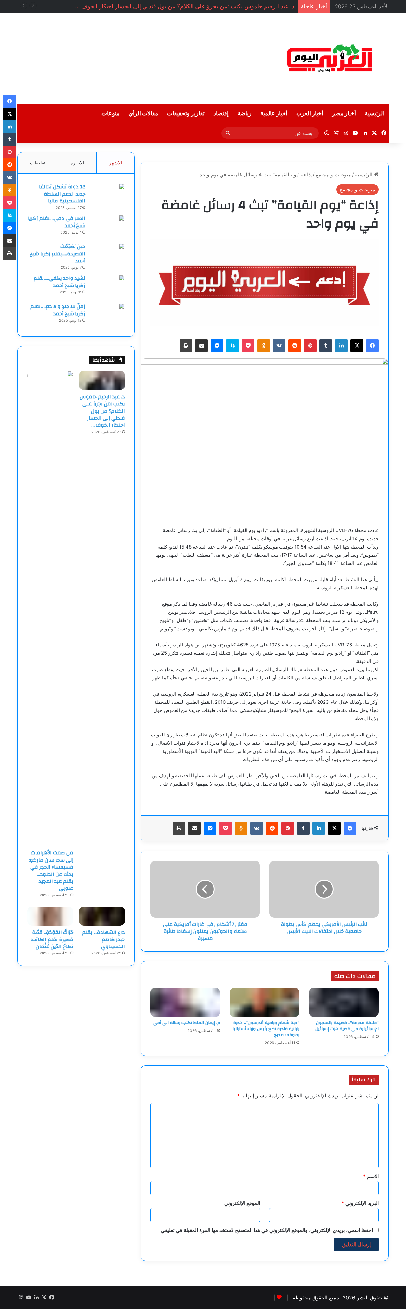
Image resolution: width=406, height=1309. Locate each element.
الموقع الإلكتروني (242, 1203)
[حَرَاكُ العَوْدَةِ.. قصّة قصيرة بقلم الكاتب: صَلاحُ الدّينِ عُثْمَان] (50, 916)
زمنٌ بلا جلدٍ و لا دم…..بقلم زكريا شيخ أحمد (57, 310)
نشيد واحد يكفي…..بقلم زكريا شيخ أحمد (59, 281)
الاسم (371, 1176)
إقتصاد (221, 114)
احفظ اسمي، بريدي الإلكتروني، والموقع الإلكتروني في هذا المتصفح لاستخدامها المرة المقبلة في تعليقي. (266, 1230)
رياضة (245, 114)
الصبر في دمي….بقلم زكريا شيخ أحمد (56, 222)
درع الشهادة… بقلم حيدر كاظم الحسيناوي (103, 939)
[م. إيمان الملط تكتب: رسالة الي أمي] (185, 1002)
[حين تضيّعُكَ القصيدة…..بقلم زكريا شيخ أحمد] (107, 255)
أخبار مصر (344, 114)
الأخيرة (77, 163)
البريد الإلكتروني (360, 1203)
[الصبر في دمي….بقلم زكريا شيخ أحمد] (107, 227)
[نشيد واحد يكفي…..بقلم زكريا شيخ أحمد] (107, 286)
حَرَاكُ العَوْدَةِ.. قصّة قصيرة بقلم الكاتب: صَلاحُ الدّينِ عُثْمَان (52, 939)
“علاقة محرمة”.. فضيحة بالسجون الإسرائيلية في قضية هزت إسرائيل (347, 1026)
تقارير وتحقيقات (186, 114)
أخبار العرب (309, 114)
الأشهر (115, 163)
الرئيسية (374, 114)
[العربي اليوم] (330, 59)
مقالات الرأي (143, 114)
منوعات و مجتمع (333, 174)
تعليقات (37, 163)
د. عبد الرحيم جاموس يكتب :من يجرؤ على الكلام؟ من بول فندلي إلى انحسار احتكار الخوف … (184, 6)
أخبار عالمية (273, 114)
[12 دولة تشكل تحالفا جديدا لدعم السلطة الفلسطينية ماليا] (107, 195)
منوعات (111, 114)
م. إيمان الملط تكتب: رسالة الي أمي (186, 1023)
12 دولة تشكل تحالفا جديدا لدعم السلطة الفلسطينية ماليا (62, 194)
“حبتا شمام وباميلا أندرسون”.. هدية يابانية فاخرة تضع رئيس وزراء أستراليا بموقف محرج (265, 1029)
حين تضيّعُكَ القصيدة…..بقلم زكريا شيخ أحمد (57, 254)
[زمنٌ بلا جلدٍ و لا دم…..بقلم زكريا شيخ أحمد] (107, 315)
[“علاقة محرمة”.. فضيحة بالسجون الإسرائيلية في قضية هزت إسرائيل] (344, 1002)
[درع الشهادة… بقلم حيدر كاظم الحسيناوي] (102, 916)
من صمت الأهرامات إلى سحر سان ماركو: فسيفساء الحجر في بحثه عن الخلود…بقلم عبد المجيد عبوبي (51, 870)
